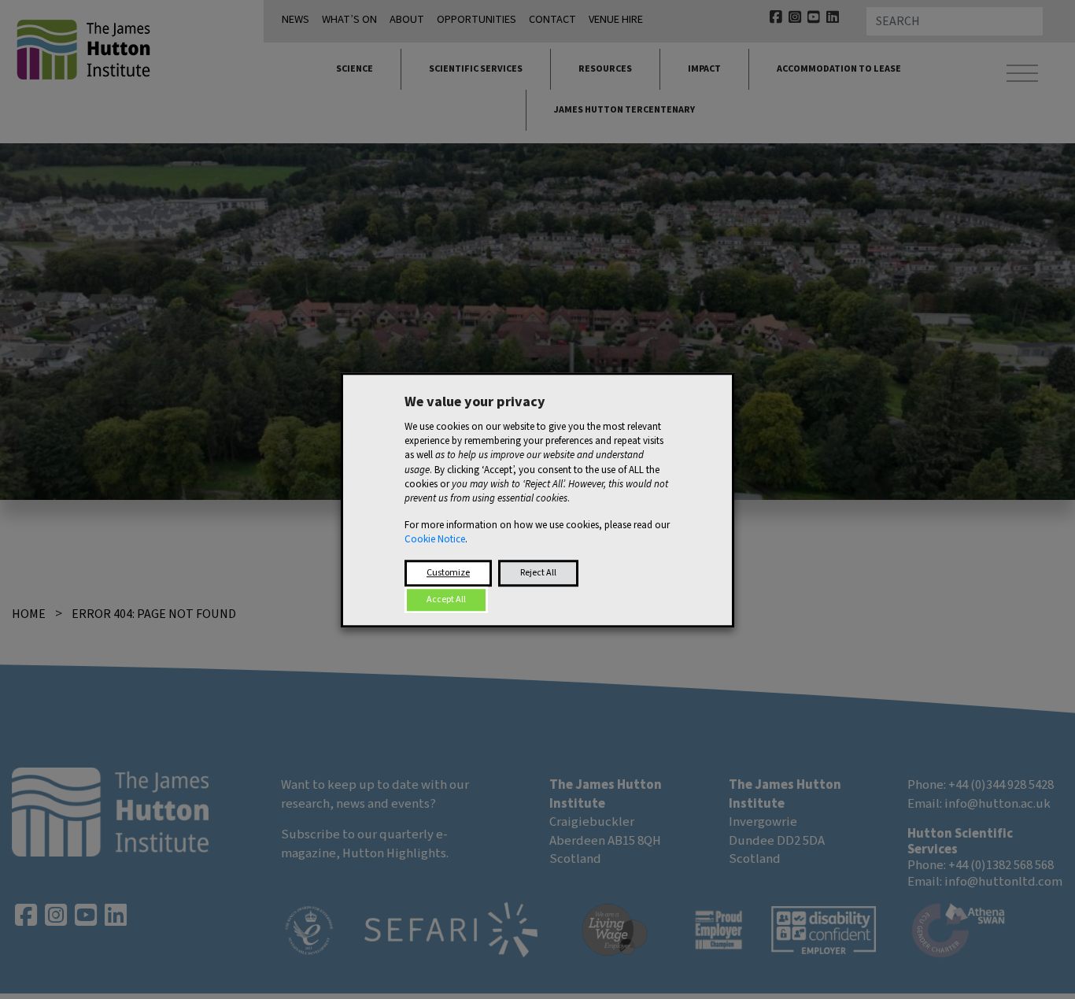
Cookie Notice (435, 539)
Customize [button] (448, 572)
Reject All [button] (538, 572)
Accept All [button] (446, 598)
